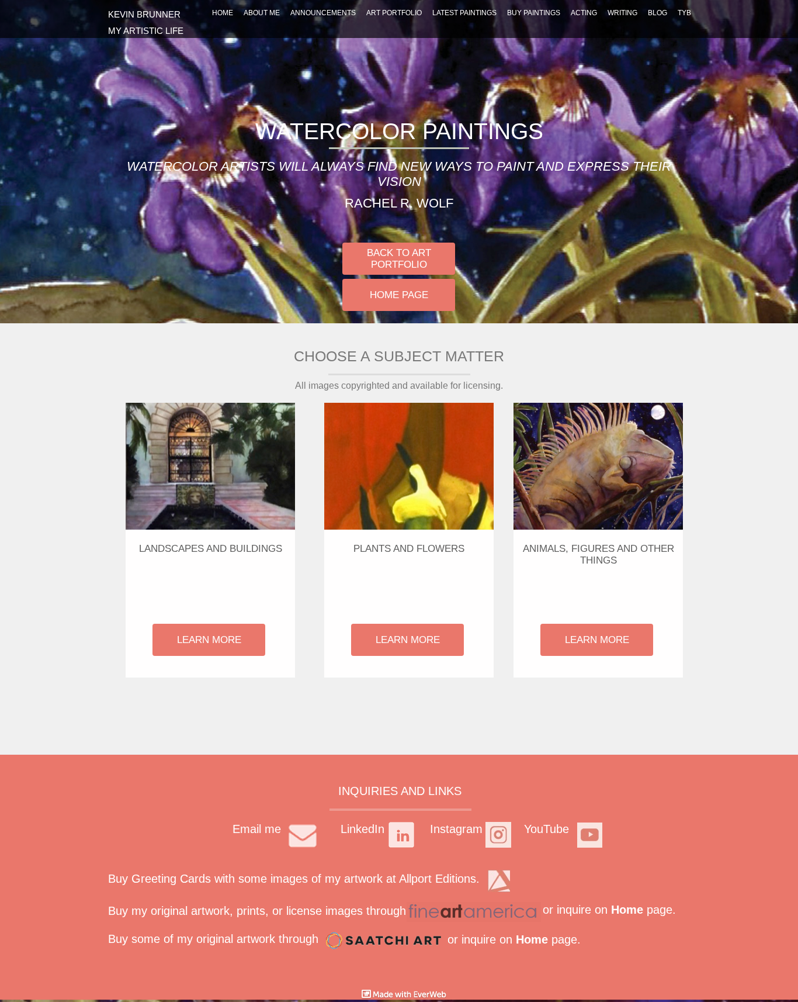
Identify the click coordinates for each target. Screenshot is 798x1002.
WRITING (622, 13)
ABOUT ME (262, 13)
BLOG (657, 13)
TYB (684, 13)
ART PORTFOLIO (394, 13)
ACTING (584, 13)
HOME (222, 13)
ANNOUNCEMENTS (323, 13)
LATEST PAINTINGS (464, 13)
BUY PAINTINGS (533, 13)
